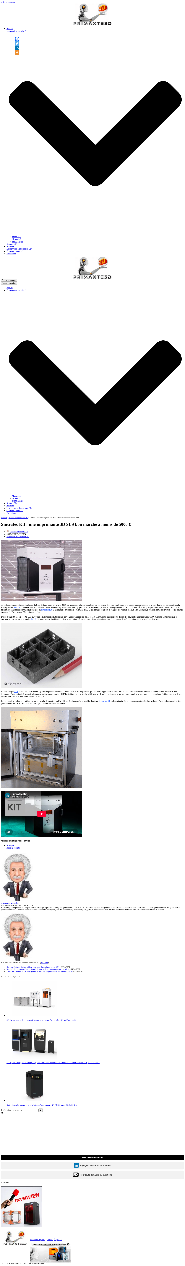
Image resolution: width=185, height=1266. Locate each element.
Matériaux (16, 236)
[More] (17, 52)
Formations (11, 254)
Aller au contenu (8, 2)
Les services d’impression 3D (19, 249)
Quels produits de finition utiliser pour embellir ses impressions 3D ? (33, 967)
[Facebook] (17, 39)
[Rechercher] (40, 1110)
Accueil (10, 28)
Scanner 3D (12, 244)
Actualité (10, 246)
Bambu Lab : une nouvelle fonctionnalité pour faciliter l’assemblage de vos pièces (38, 969)
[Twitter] (17, 43)
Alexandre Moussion (19, 532)
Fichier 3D (16, 239)
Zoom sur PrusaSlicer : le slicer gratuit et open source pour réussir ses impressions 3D (39, 971)
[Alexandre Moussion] (18, 900)
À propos (10, 845)
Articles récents (13, 848)
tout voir (44, 962)
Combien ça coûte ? (15, 251)
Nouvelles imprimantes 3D (18, 518)
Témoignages (17, 241)
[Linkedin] (17, 48)
